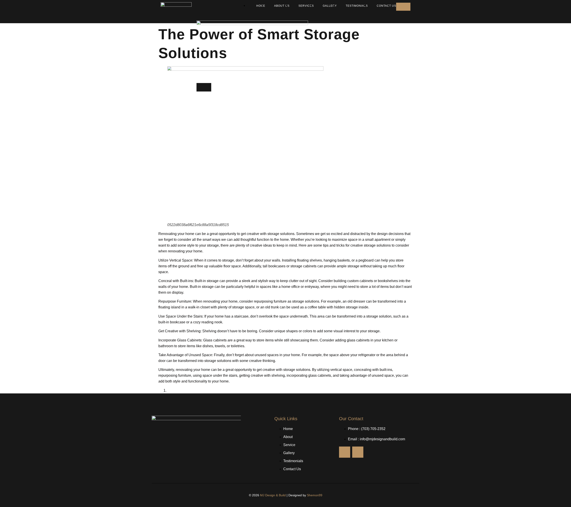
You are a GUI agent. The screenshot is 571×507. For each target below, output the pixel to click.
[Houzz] (344, 452)
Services (306, 5)
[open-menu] (403, 7)
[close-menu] (204, 87)
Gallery (330, 5)
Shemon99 (314, 495)
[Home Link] (252, 24)
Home (260, 5)
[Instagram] (357, 452)
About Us (282, 5)
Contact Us (386, 5)
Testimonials (357, 5)
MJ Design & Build (273, 495)
